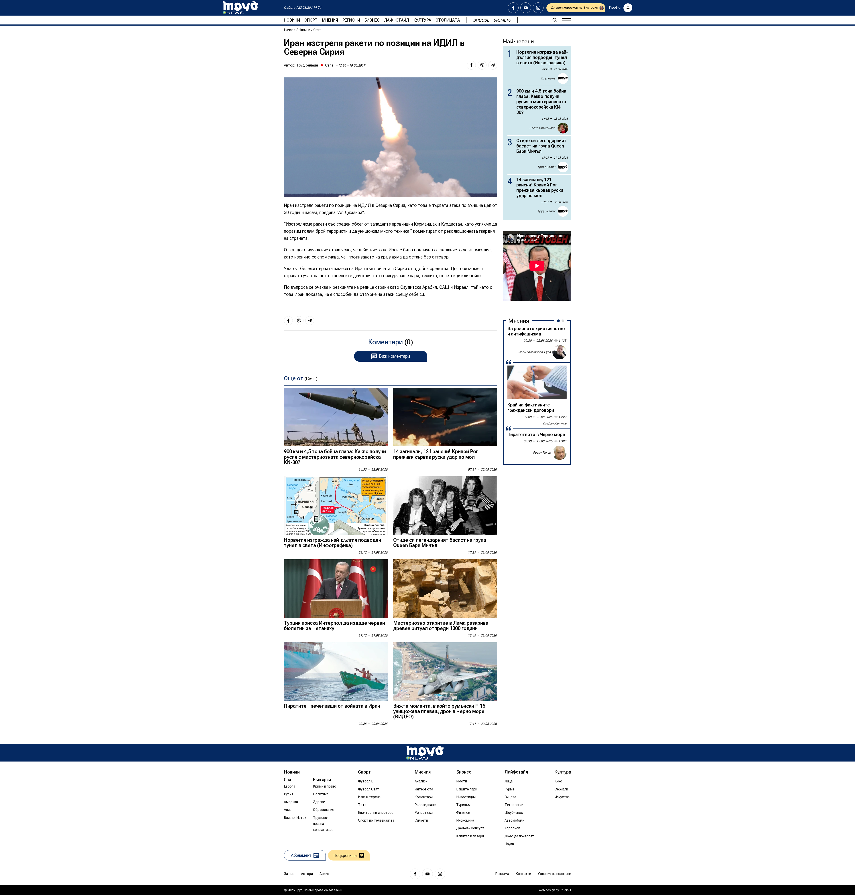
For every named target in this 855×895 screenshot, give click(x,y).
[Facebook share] (471, 65)
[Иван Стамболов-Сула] (559, 352)
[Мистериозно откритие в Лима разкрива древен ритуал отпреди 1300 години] (445, 588)
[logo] (240, 7)
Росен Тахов (542, 452)
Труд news (548, 78)
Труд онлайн (307, 65)
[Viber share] (482, 65)
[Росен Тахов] (559, 453)
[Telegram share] (492, 65)
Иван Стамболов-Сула (534, 352)
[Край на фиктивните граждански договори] (537, 382)
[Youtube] (525, 7)
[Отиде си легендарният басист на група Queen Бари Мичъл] (445, 505)
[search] (554, 20)
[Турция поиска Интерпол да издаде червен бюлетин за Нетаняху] (336, 588)
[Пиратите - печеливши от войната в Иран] (336, 671)
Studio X (565, 890)
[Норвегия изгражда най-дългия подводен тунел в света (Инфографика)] (336, 505)
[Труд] (425, 753)
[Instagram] (538, 7)
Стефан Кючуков (555, 423)
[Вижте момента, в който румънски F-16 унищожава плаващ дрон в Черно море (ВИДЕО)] (445, 671)
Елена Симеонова (542, 128)
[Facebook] (513, 7)
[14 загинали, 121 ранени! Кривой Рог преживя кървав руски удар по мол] (445, 417)
